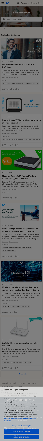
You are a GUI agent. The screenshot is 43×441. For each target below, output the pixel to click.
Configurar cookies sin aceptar (21, 426)
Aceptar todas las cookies (22, 437)
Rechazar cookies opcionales (21, 431)
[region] (21, 414)
